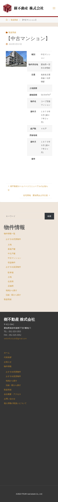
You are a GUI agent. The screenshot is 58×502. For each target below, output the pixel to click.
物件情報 (7, 366)
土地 (10, 244)
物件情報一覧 (9, 233)
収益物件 (11, 262)
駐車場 (10, 272)
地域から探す (11, 290)
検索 (49, 216)
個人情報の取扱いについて (15, 403)
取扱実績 (14, 20)
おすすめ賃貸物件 (13, 267)
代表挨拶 (7, 357)
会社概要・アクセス (12, 394)
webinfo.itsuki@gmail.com (15, 338)
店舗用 (10, 286)
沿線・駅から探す (13, 295)
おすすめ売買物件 (13, 239)
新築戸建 (11, 249)
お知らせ (7, 362)
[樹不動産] (23, 8)
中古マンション (14, 258)
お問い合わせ (9, 398)
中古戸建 (11, 253)
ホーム (7, 352)
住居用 (10, 281)
